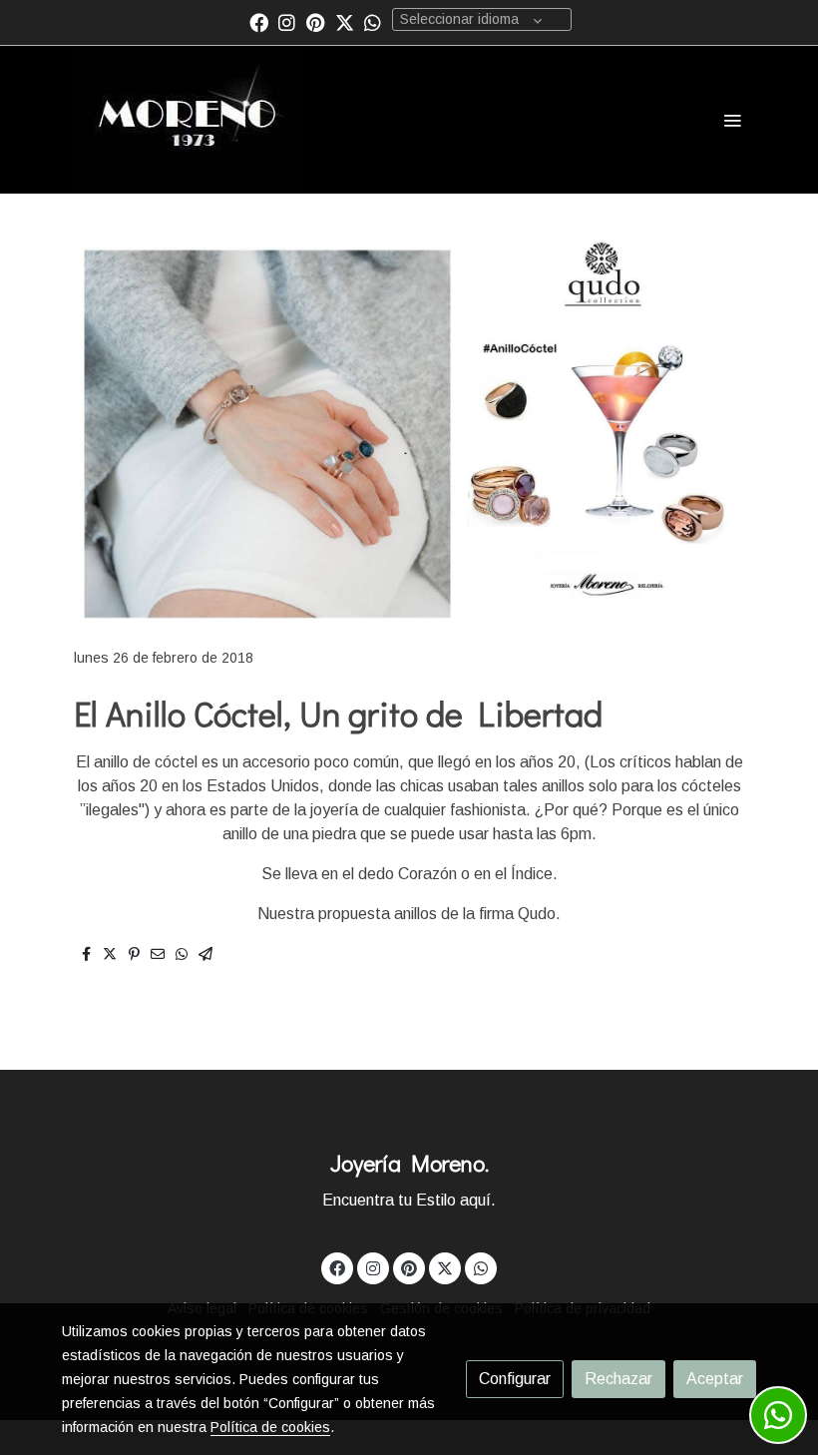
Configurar (515, 1378)
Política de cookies (270, 1427)
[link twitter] (344, 21)
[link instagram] (286, 21)
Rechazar (618, 1378)
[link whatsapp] (372, 21)
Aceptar (714, 1378)
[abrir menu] (732, 120)
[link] (188, 120)
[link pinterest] (315, 21)
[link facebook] (258, 21)
